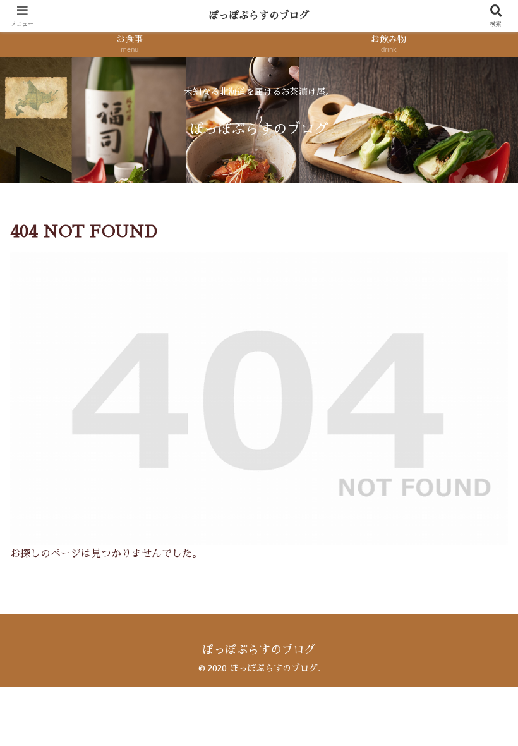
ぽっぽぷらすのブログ (259, 16)
